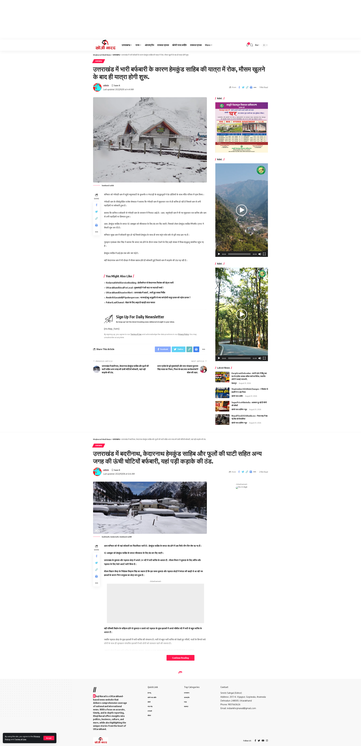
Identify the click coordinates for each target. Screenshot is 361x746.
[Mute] (259, 254)
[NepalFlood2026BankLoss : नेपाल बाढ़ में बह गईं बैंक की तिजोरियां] (222, 419)
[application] (241, 210)
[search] (251, 45)
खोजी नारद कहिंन (237, 396)
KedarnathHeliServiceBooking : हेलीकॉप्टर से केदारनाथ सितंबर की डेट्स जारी (140, 282)
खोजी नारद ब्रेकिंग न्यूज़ (239, 409)
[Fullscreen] (264, 254)
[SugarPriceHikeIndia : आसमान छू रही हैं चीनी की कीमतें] (222, 406)
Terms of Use (20, 739)
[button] (241, 210)
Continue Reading (180, 658)
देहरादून (234, 383)
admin (106, 85)
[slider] (239, 254)
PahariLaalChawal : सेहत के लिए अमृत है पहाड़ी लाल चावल (130, 302)
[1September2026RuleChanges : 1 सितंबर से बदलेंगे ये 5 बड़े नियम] (222, 393)
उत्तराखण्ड (98, 61)
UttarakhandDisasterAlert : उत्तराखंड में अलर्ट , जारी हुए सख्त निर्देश (135, 292)
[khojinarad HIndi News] (105, 45)
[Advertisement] (84, 19)
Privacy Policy (183, 334)
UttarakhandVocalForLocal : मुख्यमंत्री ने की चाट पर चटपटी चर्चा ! (134, 287)
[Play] (219, 254)
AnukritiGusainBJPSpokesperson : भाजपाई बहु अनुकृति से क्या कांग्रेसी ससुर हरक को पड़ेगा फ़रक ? (148, 297)
